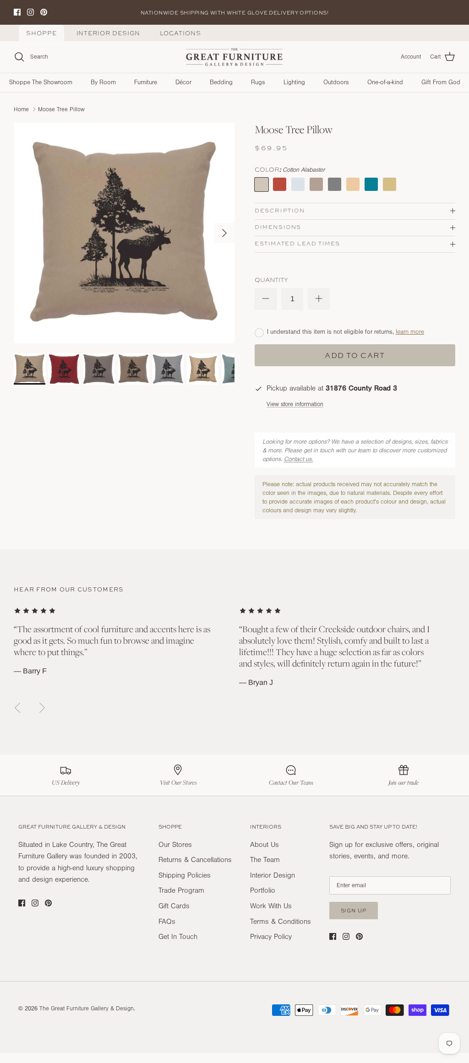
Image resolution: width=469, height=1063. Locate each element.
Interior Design (108, 33)
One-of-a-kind (385, 82)
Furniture (145, 82)
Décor (183, 82)
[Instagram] (30, 12)
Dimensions (278, 227)
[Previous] (17, 708)
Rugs (258, 82)
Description (280, 210)
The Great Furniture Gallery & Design (86, 1008)
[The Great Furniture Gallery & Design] (234, 57)
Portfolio (262, 890)
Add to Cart (355, 355)
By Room (103, 82)
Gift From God (440, 82)
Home (21, 109)
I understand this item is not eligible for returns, (345, 332)
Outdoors (336, 82)
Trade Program (181, 890)
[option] (124, 233)
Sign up (353, 910)
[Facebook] (17, 12)
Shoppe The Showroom (40, 82)
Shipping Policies (184, 875)
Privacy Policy (271, 937)
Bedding (221, 82)
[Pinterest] (43, 12)
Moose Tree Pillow (61, 109)
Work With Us (271, 906)
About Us (264, 845)
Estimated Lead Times (297, 243)
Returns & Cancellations (195, 860)
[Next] (224, 233)
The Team (265, 860)
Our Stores (175, 845)
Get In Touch (177, 937)
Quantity (271, 280)
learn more (410, 332)
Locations (180, 33)
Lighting (294, 82)
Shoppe (41, 33)
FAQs (166, 921)
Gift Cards (174, 906)
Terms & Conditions (280, 921)
